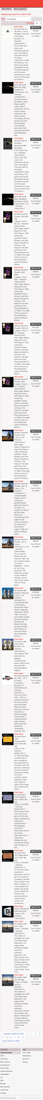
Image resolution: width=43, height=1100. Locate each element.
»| (27, 1037)
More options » (20, 9)
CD (1, 1077)
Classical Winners (6, 1071)
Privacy (25, 1062)
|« (27, 1034)
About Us (26, 1059)
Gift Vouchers (5, 1087)
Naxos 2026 (4, 1068)
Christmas (4, 1059)
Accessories (4, 1090)
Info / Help (26, 1052)
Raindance (32, 1098)
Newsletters (27, 1056)
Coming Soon (5, 1065)
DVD (1, 1080)
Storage (3, 1093)
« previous (13, 1034)
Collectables (4, 1074)
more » (12, 1041)
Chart (2, 1056)
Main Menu (6, 9)
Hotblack (24, 1098)
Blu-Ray (3, 1084)
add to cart (36, 27)
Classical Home (6, 1052)
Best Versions (5, 1062)
